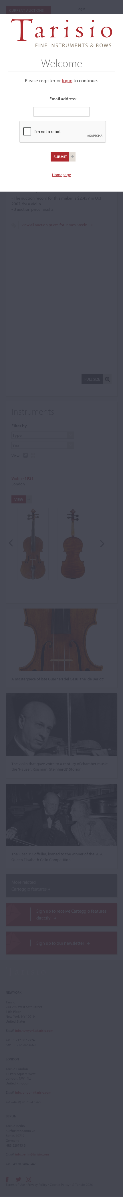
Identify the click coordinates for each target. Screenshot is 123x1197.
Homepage (61, 174)
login (67, 80)
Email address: (63, 98)
